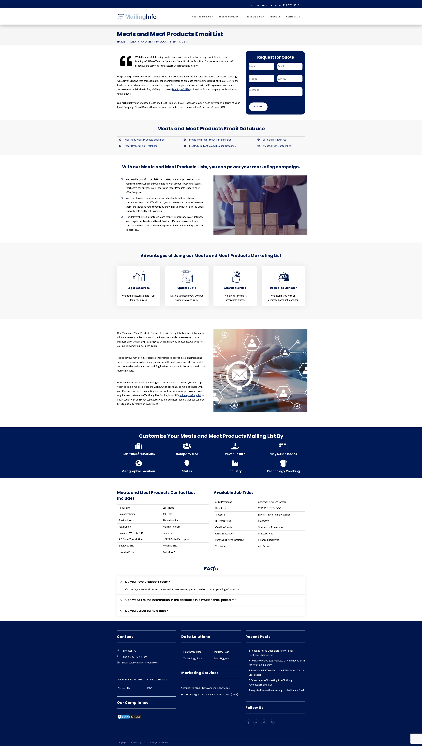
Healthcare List (201, 16)
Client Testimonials (157, 679)
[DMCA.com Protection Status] (129, 717)
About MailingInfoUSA (130, 679)
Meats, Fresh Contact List (277, 145)
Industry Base (221, 651)
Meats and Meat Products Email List (144, 139)
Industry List (254, 16)
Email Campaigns (190, 694)
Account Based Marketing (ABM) (220, 694)
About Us (275, 16)
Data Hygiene (221, 658)
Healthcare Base (192, 651)
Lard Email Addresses (274, 139)
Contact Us (293, 16)
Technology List (228, 16)
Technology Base (192, 658)
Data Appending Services (216, 687)
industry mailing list (190, 395)
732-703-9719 (291, 5)
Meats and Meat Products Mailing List (210, 139)
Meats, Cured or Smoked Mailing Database (212, 145)
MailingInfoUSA (181, 89)
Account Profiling (190, 687)
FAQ (149, 688)
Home (121, 41)
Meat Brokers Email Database (141, 145)
